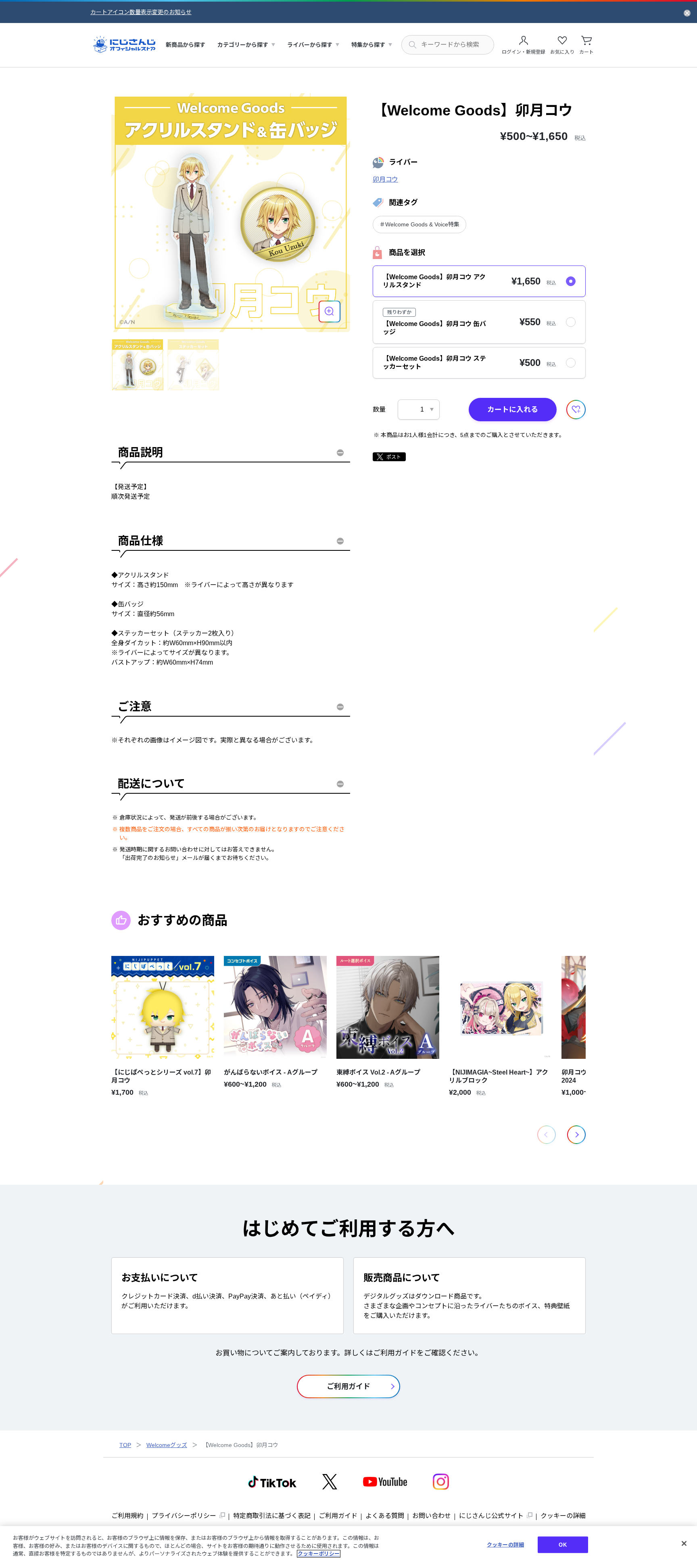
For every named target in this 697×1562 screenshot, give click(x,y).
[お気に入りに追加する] (576, 409)
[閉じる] (684, 1543)
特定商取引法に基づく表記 (272, 1515)
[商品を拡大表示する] (329, 311)
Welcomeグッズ (166, 1445)
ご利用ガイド (338, 1515)
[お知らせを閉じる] (687, 12)
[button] (576, 1134)
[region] (348, 1544)
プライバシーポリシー (184, 1515)
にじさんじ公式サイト (491, 1515)
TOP (125, 1445)
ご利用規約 (127, 1515)
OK (562, 1544)
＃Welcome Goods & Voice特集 (419, 224)
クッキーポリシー (319, 1554)
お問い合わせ (431, 1515)
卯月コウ (385, 179)
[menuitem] (185, 45)
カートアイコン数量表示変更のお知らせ (141, 12)
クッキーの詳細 (563, 1515)
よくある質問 (384, 1515)
